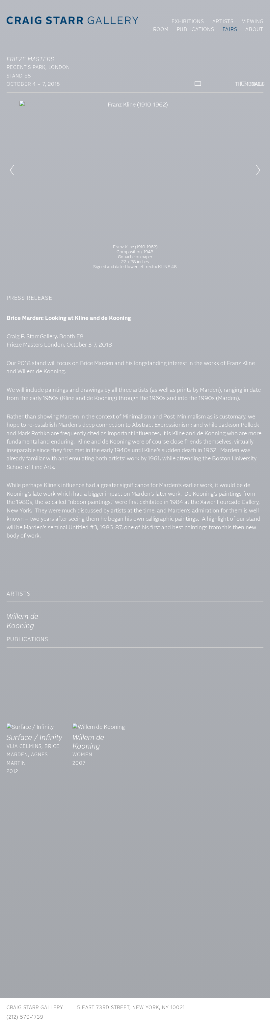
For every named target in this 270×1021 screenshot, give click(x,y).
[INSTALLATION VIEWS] (243, 83)
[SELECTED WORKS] (198, 83)
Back (257, 84)
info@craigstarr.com (87, 1017)
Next (258, 170)
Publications (195, 29)
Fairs (230, 29)
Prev (12, 170)
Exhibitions (188, 21)
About (254, 29)
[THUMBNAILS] (220, 84)
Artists (223, 21)
